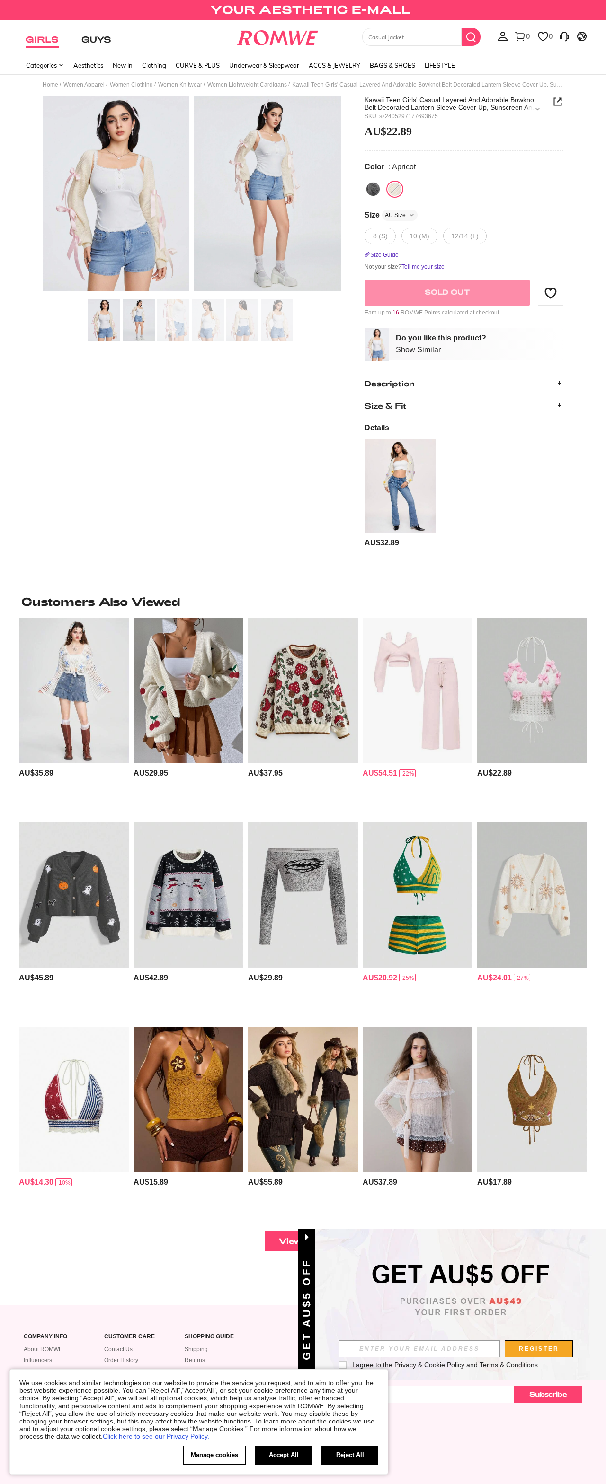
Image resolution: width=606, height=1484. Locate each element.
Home (50, 84)
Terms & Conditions (509, 1365)
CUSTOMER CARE (129, 1337)
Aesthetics (88, 65)
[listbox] (503, 36)
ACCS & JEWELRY (334, 65)
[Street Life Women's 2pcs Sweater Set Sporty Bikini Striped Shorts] (417, 895)
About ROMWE (43, 1349)
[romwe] (277, 36)
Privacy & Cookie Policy (429, 1365)
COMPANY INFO (45, 1337)
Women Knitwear (180, 84)
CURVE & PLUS (198, 65)
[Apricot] (394, 189)
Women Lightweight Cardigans (247, 84)
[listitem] (400, 493)
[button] (550, 293)
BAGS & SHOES (392, 65)
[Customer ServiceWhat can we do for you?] (564, 36)
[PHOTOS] (192, 195)
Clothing (154, 65)
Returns (195, 1360)
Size (385, 215)
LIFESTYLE (440, 65)
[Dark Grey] (373, 189)
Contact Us (118, 1349)
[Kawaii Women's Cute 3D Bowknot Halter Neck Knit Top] (532, 691)
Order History (121, 1360)
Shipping (196, 1349)
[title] (303, 601)
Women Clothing (131, 84)
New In (123, 65)
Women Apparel (84, 84)
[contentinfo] (382, 543)
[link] (303, 11)
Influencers (38, 1360)
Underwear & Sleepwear (264, 65)
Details (377, 428)
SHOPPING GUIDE (209, 1337)
